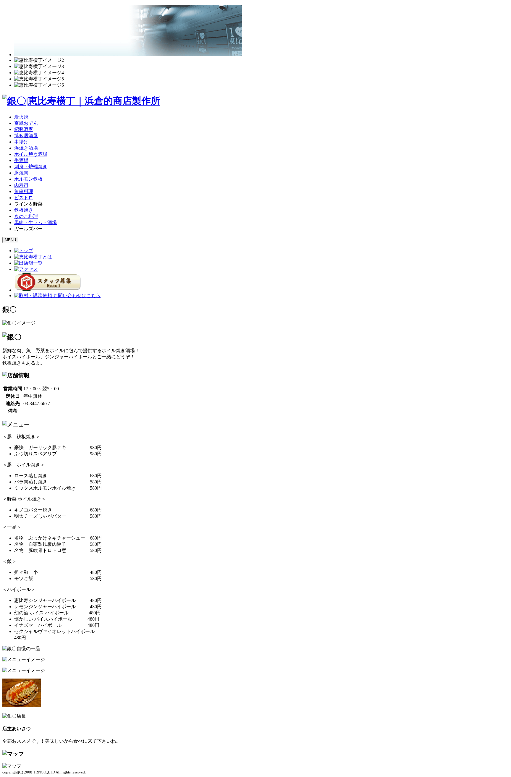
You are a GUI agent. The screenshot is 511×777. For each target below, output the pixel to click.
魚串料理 (23, 191)
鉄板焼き (23, 210)
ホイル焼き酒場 (30, 154)
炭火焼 (21, 116)
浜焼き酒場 (26, 147)
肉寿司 (21, 185)
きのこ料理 (26, 216)
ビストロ (23, 197)
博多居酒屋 (26, 135)
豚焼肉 (21, 172)
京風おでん (26, 123)
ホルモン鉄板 (28, 179)
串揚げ (21, 141)
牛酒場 (21, 160)
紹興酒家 (23, 129)
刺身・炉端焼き (30, 166)
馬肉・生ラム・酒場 (35, 222)
